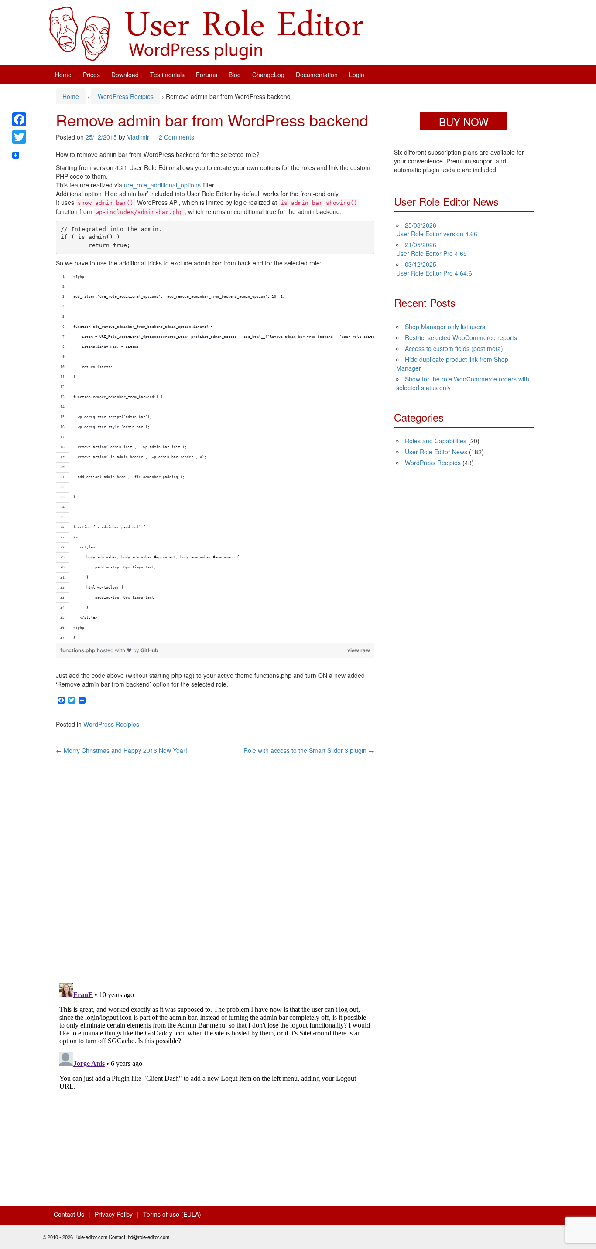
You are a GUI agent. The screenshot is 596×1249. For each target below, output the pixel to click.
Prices (91, 74)
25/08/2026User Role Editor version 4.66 (436, 229)
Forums (206, 74)
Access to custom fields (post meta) (454, 348)
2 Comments (176, 137)
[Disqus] (215, 864)
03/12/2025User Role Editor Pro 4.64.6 (434, 268)
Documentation (317, 74)
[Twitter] (19, 137)
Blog (235, 74)
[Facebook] (19, 119)
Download (125, 74)
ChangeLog (268, 74)
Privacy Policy (114, 1214)
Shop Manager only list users (445, 326)
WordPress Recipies (126, 96)
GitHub (149, 650)
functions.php (78, 650)
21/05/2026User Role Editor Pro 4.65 (431, 249)
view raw (358, 650)
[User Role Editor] (206, 32)
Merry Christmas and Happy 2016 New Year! (121, 750)
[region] (215, 457)
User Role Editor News (436, 451)
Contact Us (69, 1214)
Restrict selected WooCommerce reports (461, 337)
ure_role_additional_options (162, 184)
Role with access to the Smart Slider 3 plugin (308, 750)
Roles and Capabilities (435, 440)
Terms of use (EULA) (172, 1214)
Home (63, 74)
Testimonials (167, 74)
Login (356, 74)
